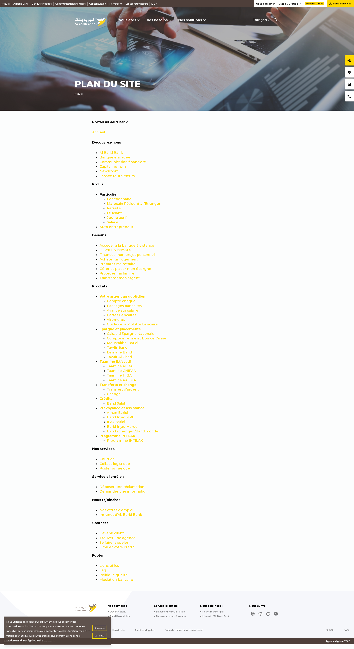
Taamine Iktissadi (115, 362)
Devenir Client (314, 3)
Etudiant (114, 213)
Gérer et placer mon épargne (125, 269)
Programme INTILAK (117, 436)
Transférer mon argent (120, 278)
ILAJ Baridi (116, 422)
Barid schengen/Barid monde (132, 431)
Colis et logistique (115, 464)
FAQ (346, 630)
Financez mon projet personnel (127, 255)
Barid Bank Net (342, 3)
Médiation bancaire (116, 580)
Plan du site (118, 630)
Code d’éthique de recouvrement (184, 630)
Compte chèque (121, 301)
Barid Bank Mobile (120, 616)
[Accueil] (90, 22)
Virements (116, 320)
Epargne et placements (120, 329)
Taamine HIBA (119, 375)
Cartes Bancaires (121, 315)
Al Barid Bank (20, 3)
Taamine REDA (120, 366)
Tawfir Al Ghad (119, 357)
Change (114, 394)
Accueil (6, 3)
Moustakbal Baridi (122, 343)
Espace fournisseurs (137, 3)
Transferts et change (118, 385)
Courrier (107, 459)
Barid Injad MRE (120, 417)
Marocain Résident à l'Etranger (133, 204)
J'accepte (100, 627)
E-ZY (154, 3)
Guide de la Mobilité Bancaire (132, 324)
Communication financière (70, 3)
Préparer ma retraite (118, 264)
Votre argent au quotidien (122, 296)
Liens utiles (109, 566)
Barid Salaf (116, 403)
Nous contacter (265, 3)
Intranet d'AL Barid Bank (121, 515)
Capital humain (97, 3)
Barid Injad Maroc (122, 427)
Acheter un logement (119, 259)
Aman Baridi (117, 413)
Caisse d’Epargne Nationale (130, 334)
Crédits (106, 399)
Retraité (114, 208)
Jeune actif (116, 218)
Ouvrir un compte (115, 250)
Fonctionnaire (119, 199)
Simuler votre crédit (117, 547)
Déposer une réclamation (122, 487)
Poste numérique (115, 468)
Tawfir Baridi (117, 348)
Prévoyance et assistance (122, 408)
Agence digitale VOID (338, 641)
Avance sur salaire (122, 310)
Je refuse (99, 635)
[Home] (86, 608)
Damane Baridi (120, 352)
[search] (275, 20)
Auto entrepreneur (116, 227)
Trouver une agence (118, 538)
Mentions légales (144, 630)
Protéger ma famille (117, 273)
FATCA (330, 630)
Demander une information (124, 491)
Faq (103, 570)
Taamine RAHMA (121, 380)
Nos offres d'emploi (116, 510)
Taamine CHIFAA (121, 371)
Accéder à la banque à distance (127, 246)
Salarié (112, 222)
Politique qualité (114, 575)
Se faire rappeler (114, 543)
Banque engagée (42, 3)
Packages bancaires (124, 306)
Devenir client (112, 533)
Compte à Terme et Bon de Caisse (136, 338)
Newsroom (116, 3)
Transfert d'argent (123, 389)
